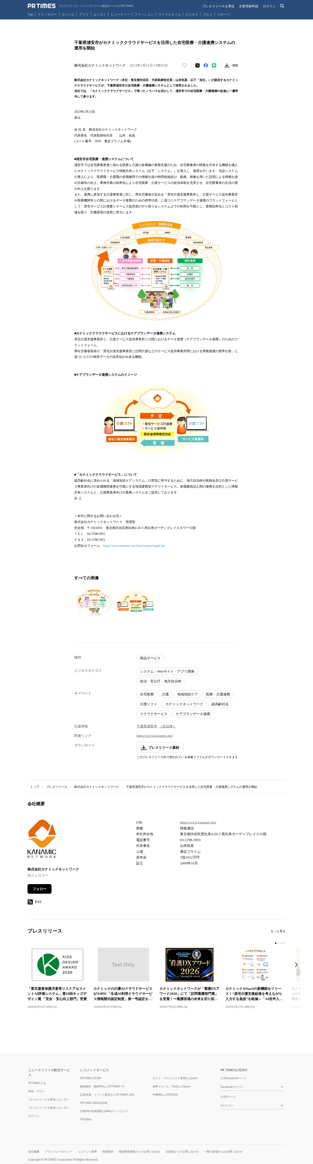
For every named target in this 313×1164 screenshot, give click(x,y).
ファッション (144, 14)
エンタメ (99, 14)
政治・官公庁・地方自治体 (160, 681)
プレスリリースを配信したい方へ (48, 1108)
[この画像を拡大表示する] (94, 602)
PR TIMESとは (37, 1083)
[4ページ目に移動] (282, 943)
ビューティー (120, 14)
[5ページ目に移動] (285, 943)
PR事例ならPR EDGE (165, 1095)
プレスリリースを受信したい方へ (48, 1099)
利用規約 (107, 1151)
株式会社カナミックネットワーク (96, 787)
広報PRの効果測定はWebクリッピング (104, 1111)
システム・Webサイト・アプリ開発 (167, 671)
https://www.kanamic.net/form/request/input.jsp (134, 545)
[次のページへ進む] (297, 965)
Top (30, 14)
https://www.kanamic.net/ (155, 736)
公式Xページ (228, 1097)
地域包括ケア (187, 694)
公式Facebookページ (233, 1078)
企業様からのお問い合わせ (182, 1151)
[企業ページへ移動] (41, 840)
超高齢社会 (220, 704)
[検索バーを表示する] (282, 6)
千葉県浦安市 (147, 726)
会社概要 (33, 1151)
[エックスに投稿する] (197, 65)
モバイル (68, 14)
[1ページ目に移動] (275, 943)
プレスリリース (56, 787)
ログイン (269, 6)
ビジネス (191, 14)
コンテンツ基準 (87, 1151)
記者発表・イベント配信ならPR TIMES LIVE (107, 1095)
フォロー (40, 889)
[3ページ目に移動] (280, 943)
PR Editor (86, 1119)
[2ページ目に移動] (278, 943)
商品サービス (150, 658)
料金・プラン (36, 1091)
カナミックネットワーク (184, 704)
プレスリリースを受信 (218, 6)
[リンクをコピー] (235, 65)
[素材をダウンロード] (227, 65)
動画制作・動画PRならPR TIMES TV (102, 1086)
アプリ (84, 14)
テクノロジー (47, 14)
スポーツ (223, 14)
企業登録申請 (248, 6)
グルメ (207, 14)
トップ (34, 787)
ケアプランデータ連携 (193, 714)
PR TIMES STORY (91, 1078)
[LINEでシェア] (214, 65)
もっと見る (278, 931)
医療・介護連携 (218, 694)
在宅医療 (147, 694)
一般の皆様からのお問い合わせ (223, 1151)
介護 (165, 694)
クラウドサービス (153, 714)
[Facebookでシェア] (205, 65)
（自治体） (167, 726)
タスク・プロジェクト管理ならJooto (175, 1078)
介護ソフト (148, 704)
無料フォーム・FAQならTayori (171, 1086)
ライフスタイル (169, 14)
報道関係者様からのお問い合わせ (139, 1151)
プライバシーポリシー (58, 1151)
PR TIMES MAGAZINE (93, 1103)
